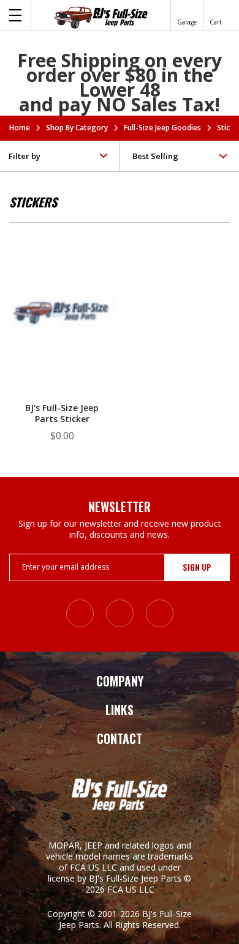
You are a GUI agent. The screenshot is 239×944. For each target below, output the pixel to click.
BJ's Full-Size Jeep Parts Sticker (62, 414)
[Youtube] (159, 613)
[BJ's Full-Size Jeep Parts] (101, 17)
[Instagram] (80, 613)
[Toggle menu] (15, 15)
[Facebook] (120, 613)
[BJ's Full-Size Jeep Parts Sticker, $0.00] (62, 314)
